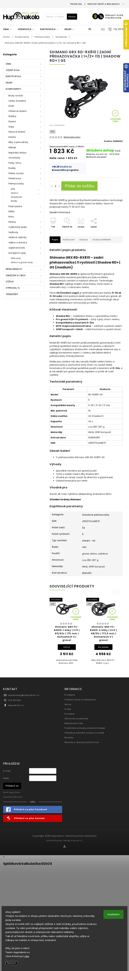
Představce (14, 178)
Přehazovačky (16, 183)
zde (26, 956)
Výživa (10, 281)
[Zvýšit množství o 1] (59, 186)
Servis (67, 704)
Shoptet (58, 840)
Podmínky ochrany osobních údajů (84, 728)
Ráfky (11, 211)
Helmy (9, 82)
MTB (13, 189)
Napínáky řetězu (17, 152)
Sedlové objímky (17, 237)
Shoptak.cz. (77, 840)
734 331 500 (14, 700)
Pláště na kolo (16, 173)
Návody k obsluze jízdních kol (81, 742)
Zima (8, 63)
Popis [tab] (55, 239)
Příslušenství (14, 269)
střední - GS (88, 540)
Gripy (11, 126)
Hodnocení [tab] (69, 239)
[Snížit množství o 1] (51, 186)
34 (83, 527)
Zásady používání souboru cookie (84, 732)
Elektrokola (13, 76)
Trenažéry (12, 294)
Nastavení (11, 963)
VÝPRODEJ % (13, 287)
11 (82, 534)
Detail (66, 647)
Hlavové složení (16, 131)
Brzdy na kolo (15, 95)
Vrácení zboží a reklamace (103, 4)
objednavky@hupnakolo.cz (23, 695)
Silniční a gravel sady (22, 262)
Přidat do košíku (79, 186)
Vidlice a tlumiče (17, 242)
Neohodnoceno (72, 137)
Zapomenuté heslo (13, 797)
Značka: (113, 141)
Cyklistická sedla (17, 227)
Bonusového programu (65, 170)
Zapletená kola (16, 247)
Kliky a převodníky (18, 142)
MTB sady (16, 258)
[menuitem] (8, 29)
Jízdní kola (13, 70)
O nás (67, 709)
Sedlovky (13, 232)
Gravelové (16, 197)
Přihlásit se (12, 785)
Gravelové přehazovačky (95, 514)
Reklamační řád (73, 723)
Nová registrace (11, 792)
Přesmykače (15, 206)
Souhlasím (113, 914)
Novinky (68, 737)
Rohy (11, 216)
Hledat (72, 16)
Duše (11, 105)
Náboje (12, 147)
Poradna (69, 713)
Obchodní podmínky (76, 718)
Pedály (12, 168)
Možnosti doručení (96, 157)
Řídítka (12, 116)
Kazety (12, 137)
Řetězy (12, 221)
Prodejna (76, 4)
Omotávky (14, 157)
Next (118, 592)
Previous (114, 592)
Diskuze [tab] (83, 239)
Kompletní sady (17, 253)
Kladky (14, 201)
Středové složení (17, 111)
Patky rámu (14, 162)
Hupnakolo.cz (16, 705)
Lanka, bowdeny (17, 100)
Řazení (12, 121)
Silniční (14, 193)
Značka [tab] (102, 239)
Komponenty (13, 89)
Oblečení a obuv (16, 275)
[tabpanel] (67, 632)
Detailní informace (60, 212)
